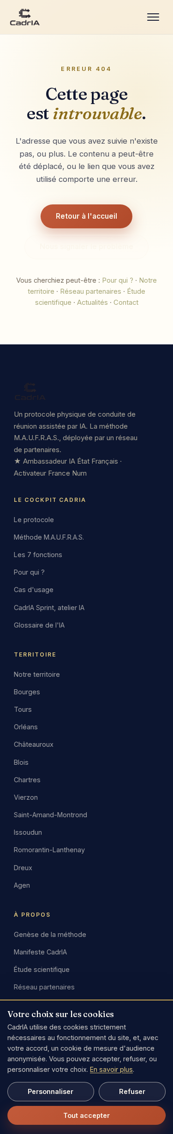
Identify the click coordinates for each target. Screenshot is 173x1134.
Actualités (92, 302)
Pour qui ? (117, 280)
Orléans (26, 727)
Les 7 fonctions (38, 554)
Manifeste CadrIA (40, 952)
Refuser (132, 1091)
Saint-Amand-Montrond (50, 815)
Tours (23, 709)
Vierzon (26, 797)
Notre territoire (37, 674)
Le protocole (34, 519)
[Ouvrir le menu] (153, 17)
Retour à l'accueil (86, 216)
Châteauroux (34, 744)
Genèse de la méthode (50, 934)
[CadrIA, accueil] (86, 391)
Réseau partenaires (90, 291)
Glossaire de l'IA (39, 625)
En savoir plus (111, 1069)
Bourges (27, 692)
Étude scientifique (42, 969)
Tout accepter (86, 1115)
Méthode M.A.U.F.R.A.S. (49, 537)
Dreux (23, 868)
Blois (21, 762)
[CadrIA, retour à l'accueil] (25, 17)
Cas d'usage (34, 590)
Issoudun (28, 832)
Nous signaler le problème (86, 246)
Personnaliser (50, 1091)
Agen (22, 885)
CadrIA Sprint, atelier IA (49, 607)
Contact (125, 302)
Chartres (27, 780)
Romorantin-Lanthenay (49, 850)
